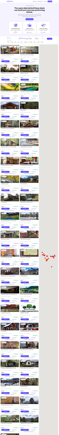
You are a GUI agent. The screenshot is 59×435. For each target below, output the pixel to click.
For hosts (45, 1)
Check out (36, 37)
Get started (49, 1)
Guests (42, 37)
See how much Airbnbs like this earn (10, 81)
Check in (29, 37)
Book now (5, 61)
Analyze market (14, 61)
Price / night (21, 37)
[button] (43, 254)
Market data (34, 1)
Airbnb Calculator (40, 1)
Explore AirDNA (29, 19)
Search (49, 38)
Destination (8, 37)
